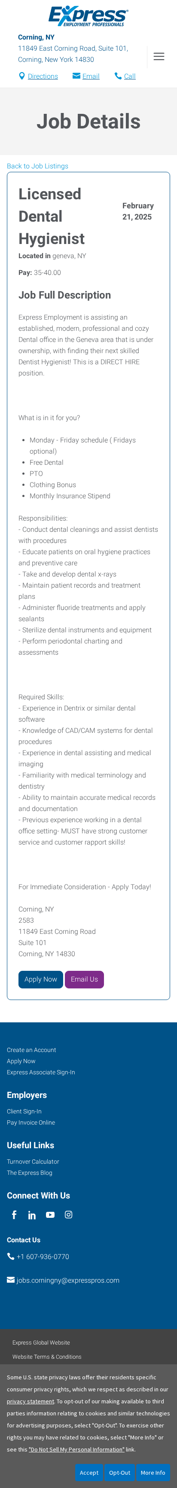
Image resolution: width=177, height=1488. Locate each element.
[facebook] (14, 1215)
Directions (43, 76)
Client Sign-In (24, 1111)
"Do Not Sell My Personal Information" (77, 1449)
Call (130, 76)
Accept (89, 1472)
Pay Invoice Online (31, 1122)
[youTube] (50, 1215)
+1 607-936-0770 (43, 1257)
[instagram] (68, 1215)
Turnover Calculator (33, 1161)
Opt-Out (119, 1472)
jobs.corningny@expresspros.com (68, 1280)
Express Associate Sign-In (41, 1072)
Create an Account (31, 1049)
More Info (153, 1472)
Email (91, 76)
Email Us (84, 979)
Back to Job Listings (37, 166)
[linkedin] (32, 1215)
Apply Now (40, 979)
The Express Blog (29, 1172)
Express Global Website (41, 1342)
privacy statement (30, 1401)
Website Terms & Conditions (47, 1357)
